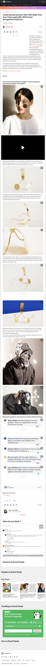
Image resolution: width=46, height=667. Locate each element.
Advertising (13, 660)
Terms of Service (24, 663)
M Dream (7, 541)
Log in (43, 1)
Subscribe (37, 630)
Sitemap (32, 660)
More (31, 4)
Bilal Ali (8, 550)
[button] (39, 579)
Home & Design (6, 11)
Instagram (18, 70)
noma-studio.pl (11, 70)
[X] (8, 656)
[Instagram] (4, 656)
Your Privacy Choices (5, 660)
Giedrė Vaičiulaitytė (9, 26)
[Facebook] (1, 656)
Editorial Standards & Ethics (6, 663)
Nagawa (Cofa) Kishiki (9, 545)
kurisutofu (9, 534)
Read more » (23, 514)
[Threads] (12, 656)
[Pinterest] (6, 656)
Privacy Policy (16, 663)
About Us (19, 660)
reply (10, 532)
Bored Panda (5, 653)
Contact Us (28, 660)
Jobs (23, 660)
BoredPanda (7, 2)
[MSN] (14, 656)
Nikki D (6, 529)
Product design (7, 495)
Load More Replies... (10, 539)
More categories (9, 626)
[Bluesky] (10, 656)
